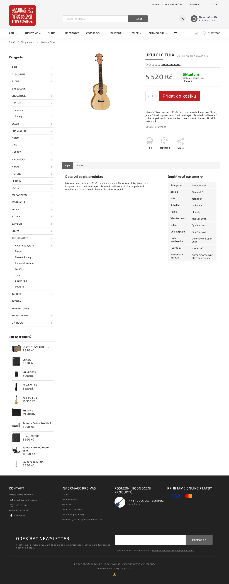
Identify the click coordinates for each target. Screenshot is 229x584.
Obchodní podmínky (73, 514)
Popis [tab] (67, 165)
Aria (14, 67)
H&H (14, 145)
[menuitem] (15, 33)
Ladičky (19, 268)
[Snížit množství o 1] (148, 96)
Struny (19, 274)
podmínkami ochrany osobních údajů (173, 550)
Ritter (16, 216)
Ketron (16, 180)
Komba (19, 110)
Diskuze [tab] (80, 165)
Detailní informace (155, 126)
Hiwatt (16, 166)
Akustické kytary (24, 245)
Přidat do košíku (179, 96)
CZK (215, 4)
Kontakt (195, 4)
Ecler (15, 123)
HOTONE (16, 173)
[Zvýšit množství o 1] (156, 96)
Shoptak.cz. (126, 568)
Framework (19, 130)
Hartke (16, 152)
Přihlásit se (199, 539)
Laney (16, 187)
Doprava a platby (72, 509)
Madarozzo (19, 195)
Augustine (18, 74)
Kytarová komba (24, 263)
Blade (16, 81)
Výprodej (18, 322)
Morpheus (18, 202)
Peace (15, 209)
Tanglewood (20, 237)
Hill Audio (18, 159)
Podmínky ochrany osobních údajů (82, 519)
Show (15, 230)
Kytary (19, 116)
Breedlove (19, 88)
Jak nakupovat (174, 4)
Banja (18, 251)
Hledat (138, 18)
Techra (16, 301)
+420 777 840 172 (19, 510)
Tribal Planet (21, 315)
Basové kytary (23, 257)
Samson (17, 223)
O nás (155, 4)
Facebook (20, 515)
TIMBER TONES (20, 308)
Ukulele (19, 286)
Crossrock (19, 95)
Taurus (16, 294)
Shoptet (108, 568)
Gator (16, 138)
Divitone (17, 102)
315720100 (20, 505)
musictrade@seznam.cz (28, 500)
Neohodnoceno (171, 64)
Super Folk (21, 280)
